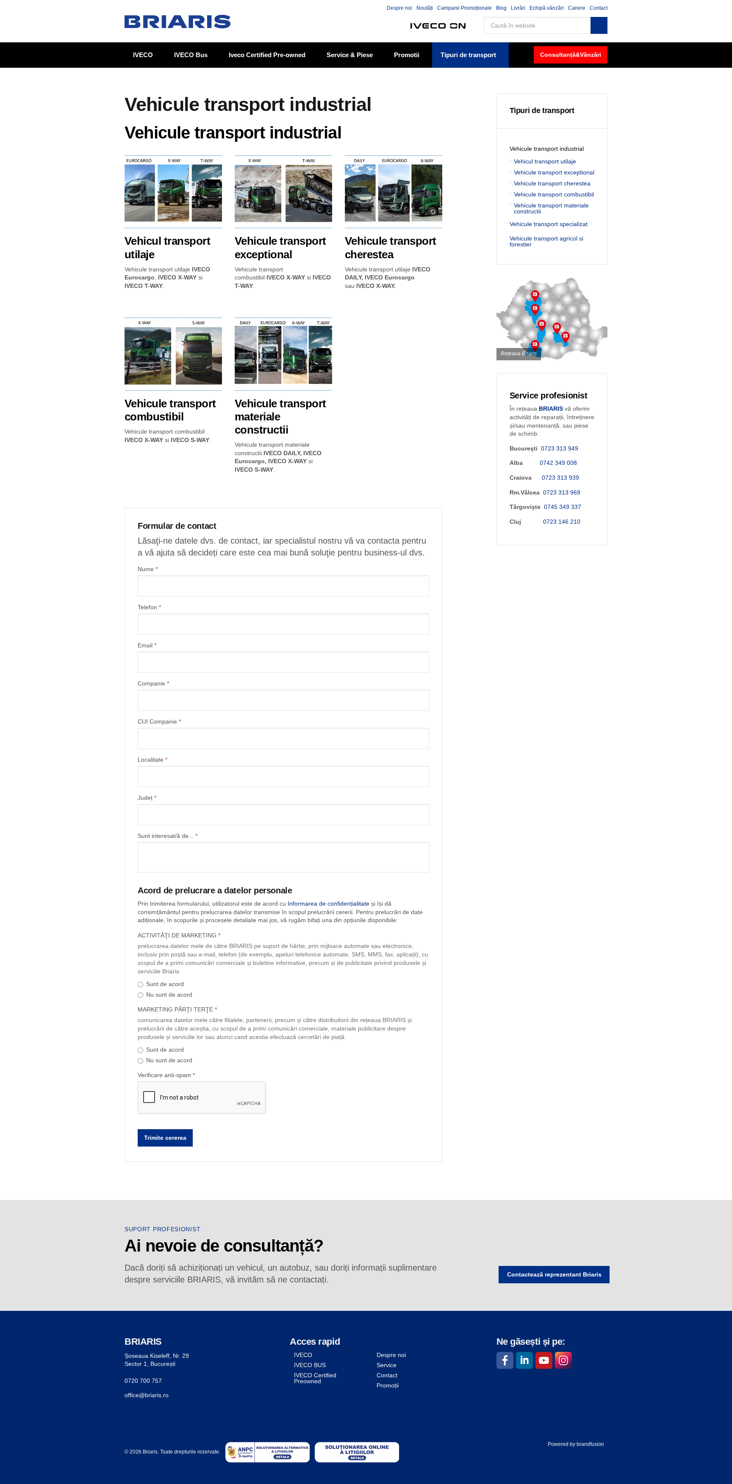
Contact (598, 8)
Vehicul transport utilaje (545, 161)
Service (386, 1365)
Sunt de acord (165, 984)
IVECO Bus (191, 54)
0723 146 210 (561, 521)
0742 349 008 (558, 462)
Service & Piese (350, 54)
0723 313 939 (560, 477)
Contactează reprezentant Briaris (554, 1274)
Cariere (576, 8)
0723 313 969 (561, 492)
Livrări (518, 8)
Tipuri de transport (468, 54)
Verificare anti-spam (166, 1075)
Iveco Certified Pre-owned (267, 54)
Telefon (149, 607)
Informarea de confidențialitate (328, 903)
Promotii (406, 54)
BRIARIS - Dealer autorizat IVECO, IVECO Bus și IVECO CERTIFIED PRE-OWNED (177, 21)
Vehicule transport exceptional (554, 172)
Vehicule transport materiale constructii (551, 208)
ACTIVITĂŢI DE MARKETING (179, 935)
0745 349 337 (562, 506)
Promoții (388, 1385)
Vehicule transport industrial (547, 148)
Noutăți (424, 8)
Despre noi (399, 8)
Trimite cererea (165, 1137)
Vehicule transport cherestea (552, 183)
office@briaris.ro (147, 1395)
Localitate (152, 759)
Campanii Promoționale (464, 8)
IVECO (143, 54)
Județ (147, 797)
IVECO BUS (310, 1365)
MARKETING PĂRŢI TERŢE (177, 1009)
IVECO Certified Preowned (315, 1378)
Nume (148, 569)
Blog (501, 8)
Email (147, 645)
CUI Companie (159, 721)
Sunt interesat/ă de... (167, 835)
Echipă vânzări (547, 8)
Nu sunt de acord (169, 994)
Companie (153, 683)
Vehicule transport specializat (549, 224)
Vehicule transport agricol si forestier (546, 241)
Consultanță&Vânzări (570, 54)
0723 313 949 (559, 448)
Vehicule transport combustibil (554, 194)
